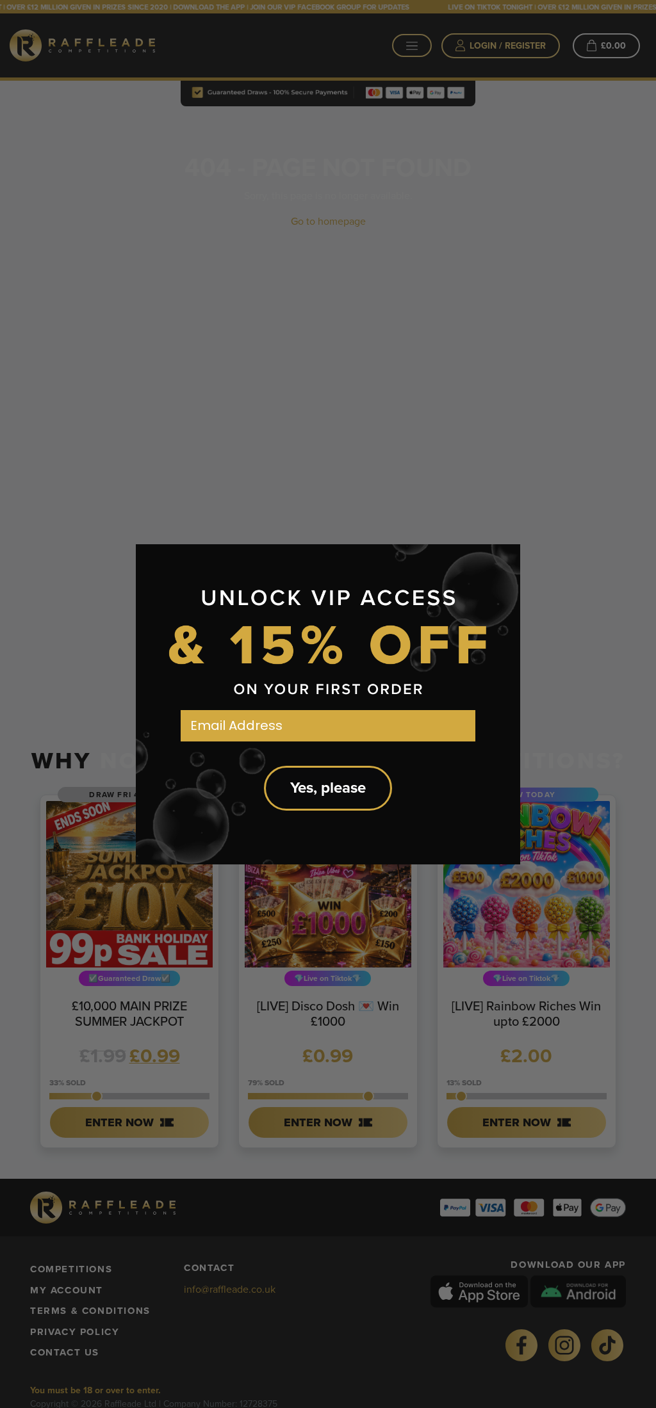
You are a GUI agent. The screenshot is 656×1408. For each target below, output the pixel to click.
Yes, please (328, 788)
